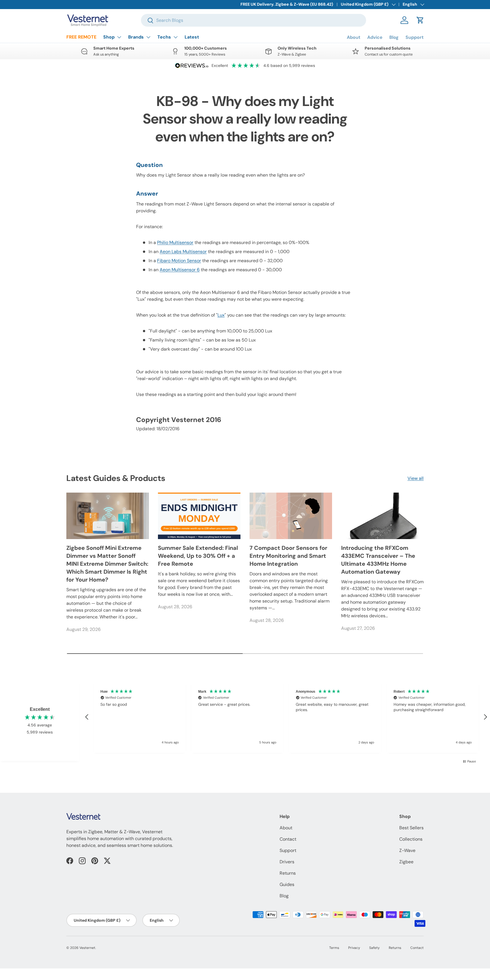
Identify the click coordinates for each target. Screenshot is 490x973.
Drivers (287, 862)
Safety (374, 948)
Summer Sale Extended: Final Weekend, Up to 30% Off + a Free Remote (198, 555)
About (353, 37)
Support (414, 37)
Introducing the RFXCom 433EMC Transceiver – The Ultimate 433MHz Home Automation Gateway (378, 559)
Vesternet (87, 948)
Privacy (354, 948)
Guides (287, 884)
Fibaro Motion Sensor (179, 261)
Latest (192, 37)
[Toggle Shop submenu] (119, 37)
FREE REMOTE (81, 37)
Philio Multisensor (175, 242)
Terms (334, 948)
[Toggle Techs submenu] (175, 37)
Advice (375, 37)
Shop (109, 37)
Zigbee (406, 862)
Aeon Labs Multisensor (183, 252)
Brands (136, 37)
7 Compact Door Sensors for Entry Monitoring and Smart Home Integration (288, 555)
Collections (411, 839)
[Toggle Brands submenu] (148, 37)
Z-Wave (407, 850)
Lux (221, 315)
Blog (394, 37)
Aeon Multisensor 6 (180, 270)
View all (415, 478)
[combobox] (253, 20)
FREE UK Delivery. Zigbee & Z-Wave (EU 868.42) (286, 4)
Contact (288, 839)
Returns (288, 873)
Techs (164, 37)
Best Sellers (411, 828)
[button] (420, 20)
